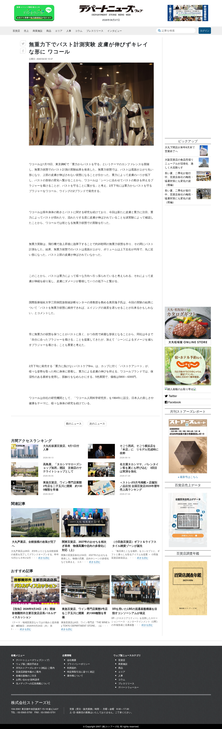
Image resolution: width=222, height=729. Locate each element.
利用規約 (71, 667)
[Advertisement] (188, 86)
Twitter (172, 396)
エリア (58, 30)
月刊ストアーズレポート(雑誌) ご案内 (35, 667)
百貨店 (16, 30)
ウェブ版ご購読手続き (27, 663)
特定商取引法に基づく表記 (80, 671)
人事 (68, 30)
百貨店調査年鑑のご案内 (28, 671)
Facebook (174, 402)
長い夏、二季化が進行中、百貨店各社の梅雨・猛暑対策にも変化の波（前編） (179, 196)
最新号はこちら (188, 477)
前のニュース (74, 423)
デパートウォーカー (128, 687)
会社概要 (71, 660)
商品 (48, 30)
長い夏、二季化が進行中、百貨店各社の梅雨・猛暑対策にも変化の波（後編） (179, 179)
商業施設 (37, 30)
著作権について (75, 675)
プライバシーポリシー (78, 663)
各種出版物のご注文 (26, 675)
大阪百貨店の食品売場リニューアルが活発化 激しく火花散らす (179, 163)
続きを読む (44, 557)
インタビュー (114, 30)
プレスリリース (94, 30)
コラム (78, 30)
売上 (26, 30)
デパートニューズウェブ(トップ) (32, 660)
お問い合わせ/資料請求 (27, 679)
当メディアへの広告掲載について (33, 683)
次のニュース (97, 423)
